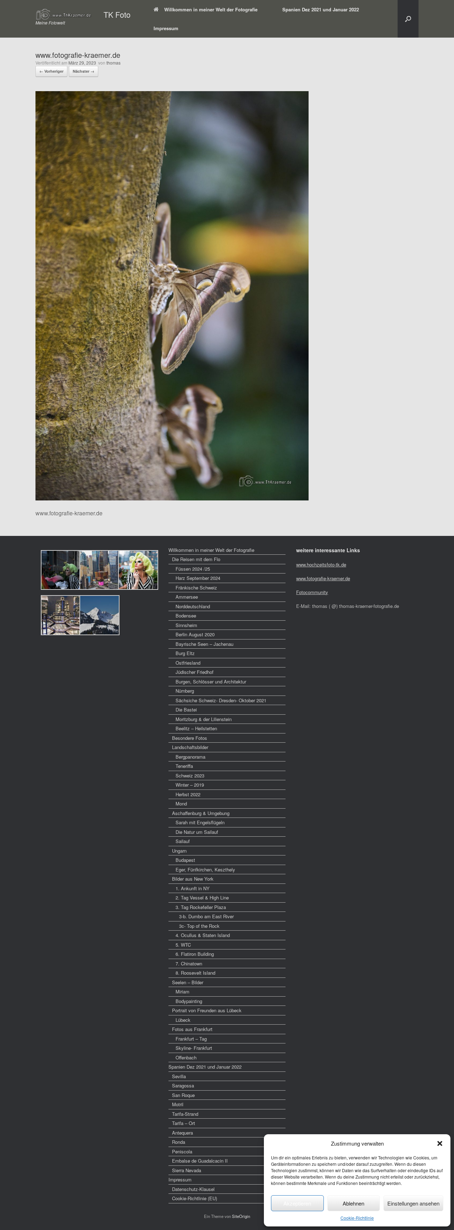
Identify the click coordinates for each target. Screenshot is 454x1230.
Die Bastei (186, 709)
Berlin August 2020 (195, 634)
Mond (181, 803)
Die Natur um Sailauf (197, 832)
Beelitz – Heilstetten (196, 728)
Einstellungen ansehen (413, 1203)
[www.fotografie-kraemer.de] (172, 498)
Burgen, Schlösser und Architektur (211, 681)
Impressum (166, 28)
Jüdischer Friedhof (195, 672)
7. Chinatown (189, 963)
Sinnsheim (186, 625)
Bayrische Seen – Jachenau (204, 644)
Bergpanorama (190, 756)
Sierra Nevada (186, 1170)
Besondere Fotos (189, 738)
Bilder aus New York (193, 878)
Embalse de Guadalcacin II (200, 1160)
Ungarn (179, 850)
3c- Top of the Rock (199, 925)
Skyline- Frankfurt (194, 1048)
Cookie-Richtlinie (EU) (194, 1198)
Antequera (182, 1132)
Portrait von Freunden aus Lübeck (207, 1010)
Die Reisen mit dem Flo (196, 559)
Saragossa (183, 1085)
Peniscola (182, 1151)
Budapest (185, 860)
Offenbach (186, 1057)
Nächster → (83, 71)
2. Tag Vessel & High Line (202, 897)
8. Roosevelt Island (195, 972)
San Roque (183, 1095)
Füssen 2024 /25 (193, 568)
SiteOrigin (241, 1216)
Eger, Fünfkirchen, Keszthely (205, 869)
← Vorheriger (51, 71)
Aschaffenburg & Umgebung (200, 813)
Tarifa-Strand (185, 1113)
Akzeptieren (297, 1203)
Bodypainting (189, 1001)
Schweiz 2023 (190, 775)
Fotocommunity (312, 592)
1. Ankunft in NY (193, 888)
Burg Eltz (185, 653)
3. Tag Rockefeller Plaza (201, 907)
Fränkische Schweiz (196, 587)
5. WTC (183, 944)
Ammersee (187, 596)
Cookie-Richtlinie (357, 1218)
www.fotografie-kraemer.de (323, 578)
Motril (177, 1104)
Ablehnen (353, 1203)
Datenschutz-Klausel (193, 1189)
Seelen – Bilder (187, 982)
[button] (439, 1143)
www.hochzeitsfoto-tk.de (321, 564)
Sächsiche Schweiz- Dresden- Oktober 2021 (221, 700)
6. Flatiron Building (195, 954)
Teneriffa (184, 766)
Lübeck (183, 1019)
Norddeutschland (193, 606)
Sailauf (183, 841)
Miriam (182, 991)
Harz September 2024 (198, 578)
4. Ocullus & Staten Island (203, 935)
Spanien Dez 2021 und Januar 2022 (320, 9)
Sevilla (179, 1076)
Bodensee (186, 615)
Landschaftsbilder (190, 747)
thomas (113, 63)
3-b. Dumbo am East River (206, 916)
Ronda (178, 1141)
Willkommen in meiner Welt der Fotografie (211, 9)
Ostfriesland (188, 662)
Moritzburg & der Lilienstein (204, 719)
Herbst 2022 (188, 794)
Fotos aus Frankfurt (192, 1029)
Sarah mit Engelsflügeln (200, 822)
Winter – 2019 (190, 784)
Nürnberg (185, 690)
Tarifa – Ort (183, 1123)
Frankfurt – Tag (191, 1038)
